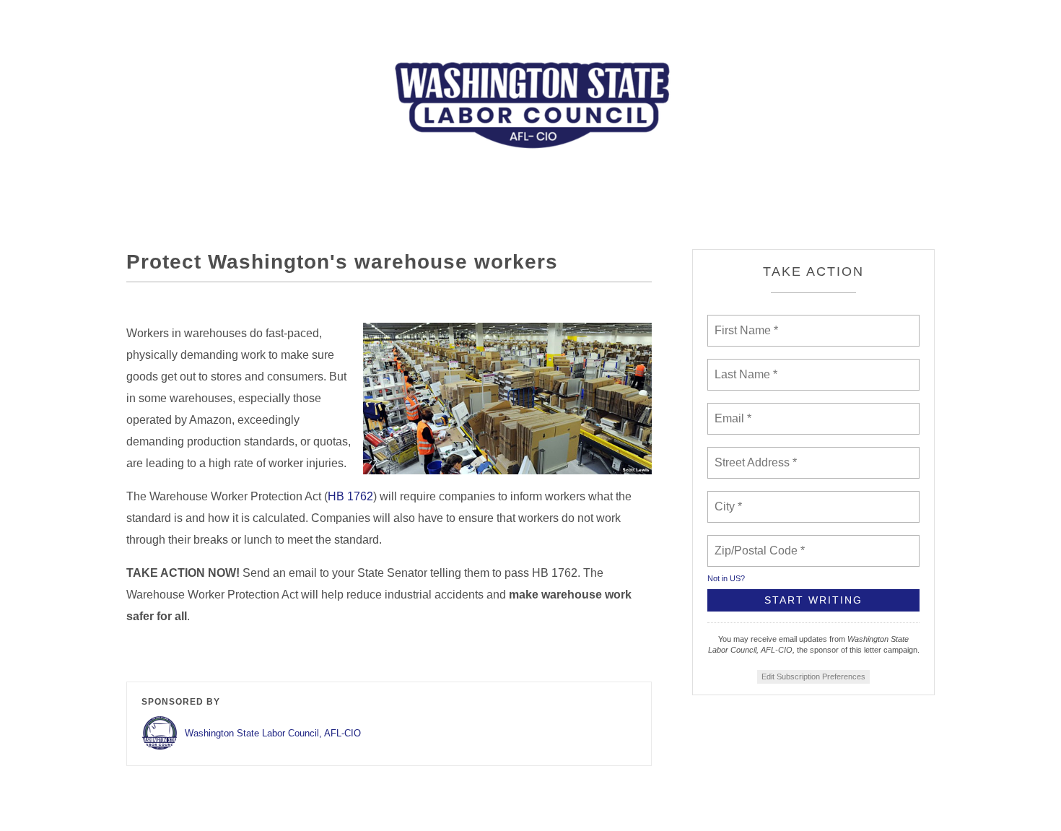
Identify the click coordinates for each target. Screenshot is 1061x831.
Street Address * (756, 454)
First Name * (744, 322)
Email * (731, 410)
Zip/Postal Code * (757, 542)
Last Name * (742, 366)
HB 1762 (350, 496)
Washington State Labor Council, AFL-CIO (273, 733)
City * (728, 498)
